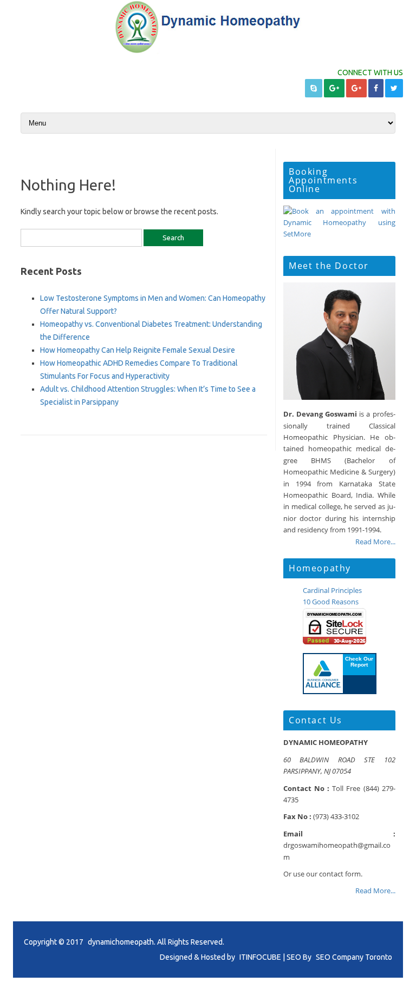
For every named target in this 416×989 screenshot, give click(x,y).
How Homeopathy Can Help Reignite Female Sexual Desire (137, 350)
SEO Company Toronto (354, 957)
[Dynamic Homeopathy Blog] (208, 51)
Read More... (375, 541)
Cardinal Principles (332, 590)
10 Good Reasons (331, 601)
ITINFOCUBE (260, 957)
